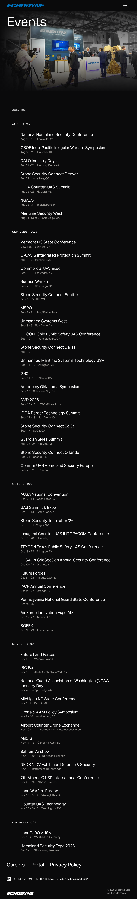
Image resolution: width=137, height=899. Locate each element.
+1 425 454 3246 (23, 879)
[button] (125, 5)
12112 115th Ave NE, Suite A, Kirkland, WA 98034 (61, 879)
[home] (25, 5)
